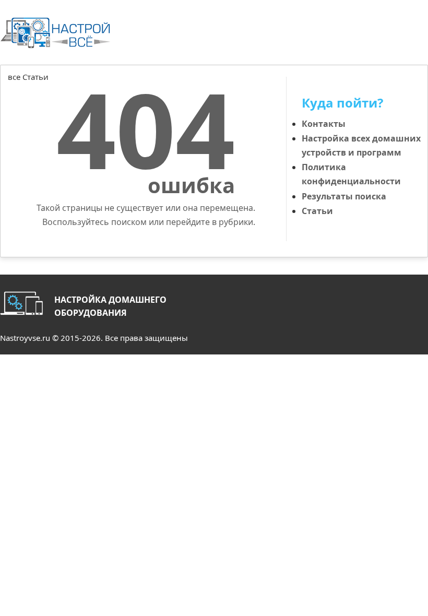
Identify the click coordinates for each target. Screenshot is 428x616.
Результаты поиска (344, 196)
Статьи (317, 211)
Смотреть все (400, 89)
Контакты (324, 123)
